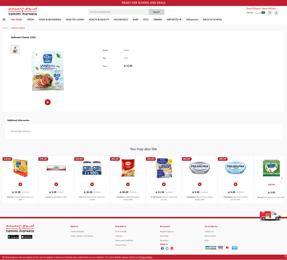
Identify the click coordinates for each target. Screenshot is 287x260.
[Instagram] (172, 248)
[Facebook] (162, 248)
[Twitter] (167, 248)
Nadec (126, 50)
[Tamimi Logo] (22, 11)
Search (156, 12)
